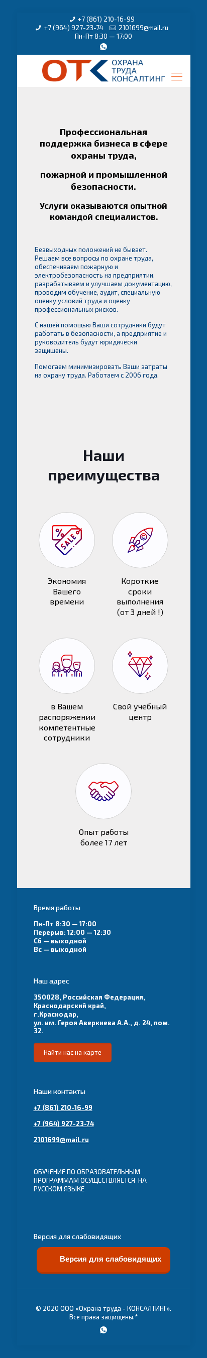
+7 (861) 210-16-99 (106, 19)
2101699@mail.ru (143, 28)
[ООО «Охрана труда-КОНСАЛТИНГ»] (103, 71)
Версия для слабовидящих (109, 1259)
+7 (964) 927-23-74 (74, 28)
